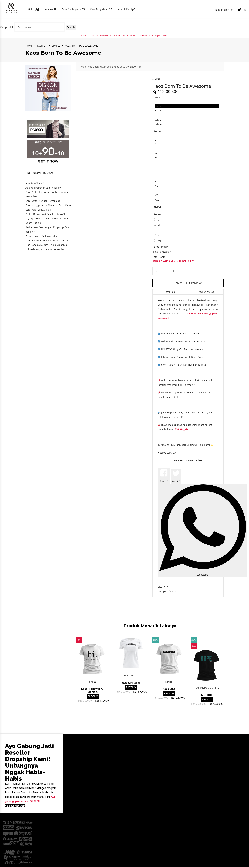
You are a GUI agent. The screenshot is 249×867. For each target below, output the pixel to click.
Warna (156, 97)
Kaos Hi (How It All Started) (92, 690)
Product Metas (206, 291)
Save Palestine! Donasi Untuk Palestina (47, 240)
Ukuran (156, 131)
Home (29, 45)
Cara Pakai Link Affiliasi (38, 209)
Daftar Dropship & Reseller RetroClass (47, 214)
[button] (15, 805)
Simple (56, 45)
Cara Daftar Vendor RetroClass (42, 200)
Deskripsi (170, 291)
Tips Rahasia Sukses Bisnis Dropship (46, 245)
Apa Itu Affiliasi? (34, 183)
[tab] (170, 292)
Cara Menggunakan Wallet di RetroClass (48, 205)
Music (207, 687)
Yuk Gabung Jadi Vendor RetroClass (45, 249)
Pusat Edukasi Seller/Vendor (41, 236)
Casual (199, 687)
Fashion (42, 45)
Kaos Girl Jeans (130, 682)
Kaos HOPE (207, 695)
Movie (127, 675)
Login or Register (223, 9)
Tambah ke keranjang (188, 283)
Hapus (157, 206)
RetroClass (196, 460)
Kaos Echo (169, 689)
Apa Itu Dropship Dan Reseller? (43, 187)
